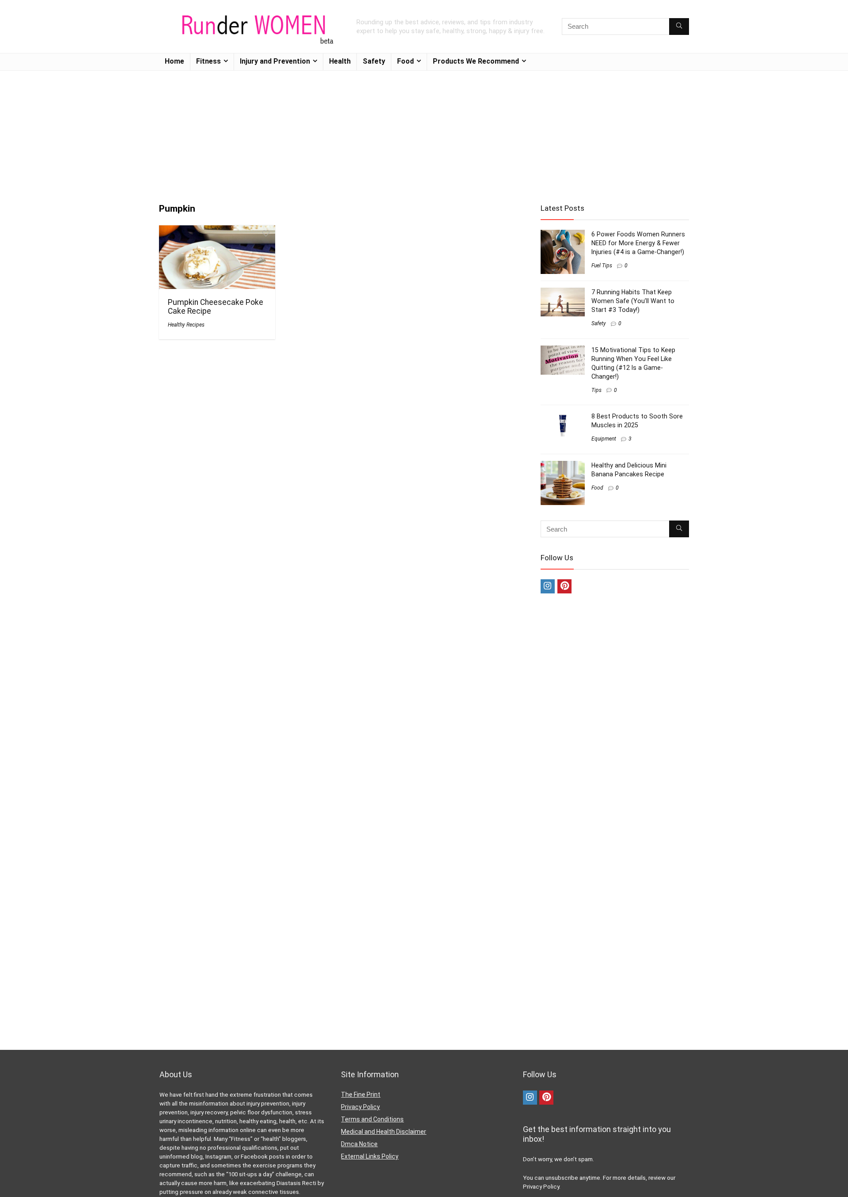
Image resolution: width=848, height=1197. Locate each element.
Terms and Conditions (372, 1119)
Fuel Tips (601, 265)
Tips (596, 390)
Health (340, 61)
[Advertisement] (424, 132)
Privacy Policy (360, 1106)
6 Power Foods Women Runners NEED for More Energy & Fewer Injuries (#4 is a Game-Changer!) (638, 243)
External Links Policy (369, 1156)
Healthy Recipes (186, 325)
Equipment (603, 439)
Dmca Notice (359, 1144)
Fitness (208, 61)
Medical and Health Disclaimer (383, 1131)
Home (174, 61)
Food (405, 61)
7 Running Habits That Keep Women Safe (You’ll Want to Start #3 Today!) (632, 301)
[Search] (679, 26)
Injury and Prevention (275, 61)
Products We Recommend (476, 61)
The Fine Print (360, 1094)
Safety (374, 61)
